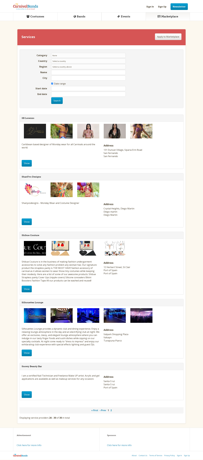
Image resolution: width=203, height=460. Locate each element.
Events (125, 16)
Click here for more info (119, 445)
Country (42, 61)
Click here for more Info (29, 445)
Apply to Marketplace (168, 36)
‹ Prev (103, 410)
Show (27, 163)
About (134, 455)
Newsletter (179, 6)
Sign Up (162, 6)
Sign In (150, 6)
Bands (81, 16)
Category (42, 55)
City (45, 77)
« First (94, 410)
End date (42, 94)
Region (43, 66)
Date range (60, 83)
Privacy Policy (169, 455)
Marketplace (169, 16)
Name (43, 72)
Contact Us (143, 455)
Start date (41, 88)
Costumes (37, 16)
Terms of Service (155, 455)
